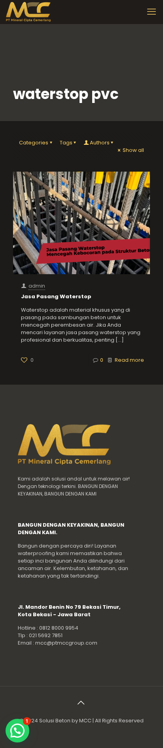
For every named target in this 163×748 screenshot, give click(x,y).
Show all (133, 150)
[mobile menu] (152, 12)
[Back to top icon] (81, 702)
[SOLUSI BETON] (36, 12)
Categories (33, 142)
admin (36, 286)
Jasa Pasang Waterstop (56, 296)
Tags (66, 142)
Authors (100, 142)
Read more (129, 360)
